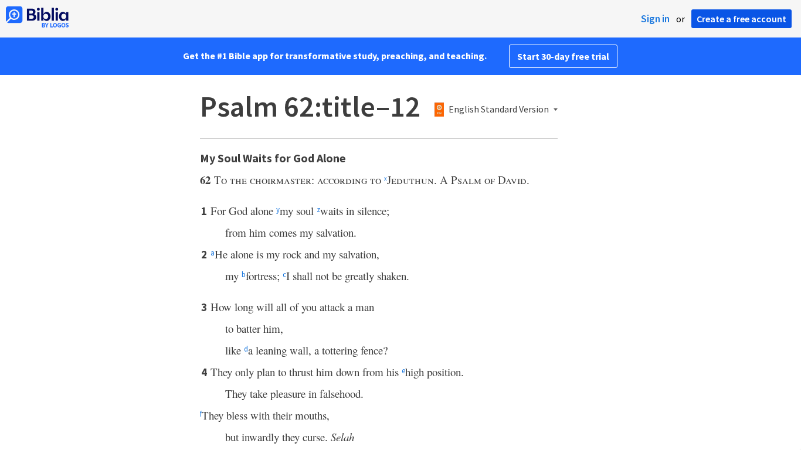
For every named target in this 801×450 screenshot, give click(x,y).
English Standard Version (499, 109)
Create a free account (741, 19)
